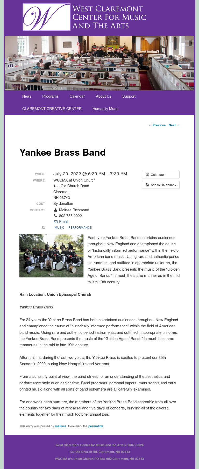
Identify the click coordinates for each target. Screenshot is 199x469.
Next (174, 125)
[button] (160, 185)
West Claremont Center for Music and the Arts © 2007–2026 (99, 445)
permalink (95, 426)
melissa (61, 426)
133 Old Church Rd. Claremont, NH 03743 (99, 451)
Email (63, 221)
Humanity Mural (105, 108)
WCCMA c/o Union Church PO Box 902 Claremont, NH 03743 (99, 458)
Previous (157, 125)
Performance (80, 227)
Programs (50, 96)
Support (129, 96)
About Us (103, 96)
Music (59, 227)
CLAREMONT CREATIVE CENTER (52, 108)
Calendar (77, 96)
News (26, 96)
